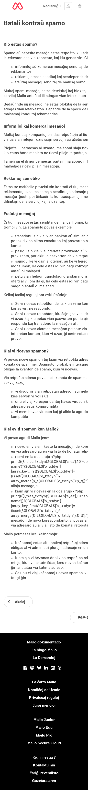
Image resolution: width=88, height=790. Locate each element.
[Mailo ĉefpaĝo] (17, 6)
